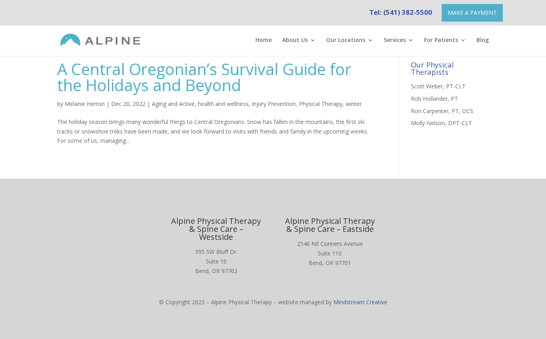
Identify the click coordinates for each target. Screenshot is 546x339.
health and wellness (223, 104)
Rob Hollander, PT (434, 98)
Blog (482, 40)
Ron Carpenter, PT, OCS (442, 111)
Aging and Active (173, 104)
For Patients (441, 40)
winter (354, 104)
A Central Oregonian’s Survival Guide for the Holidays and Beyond (204, 77)
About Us (295, 40)
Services (395, 40)
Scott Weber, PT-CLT (438, 86)
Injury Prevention (274, 104)
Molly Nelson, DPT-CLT (441, 123)
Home (263, 40)
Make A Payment (472, 12)
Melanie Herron (85, 104)
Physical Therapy (321, 104)
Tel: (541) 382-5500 (400, 12)
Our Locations (345, 40)
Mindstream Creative (360, 302)
